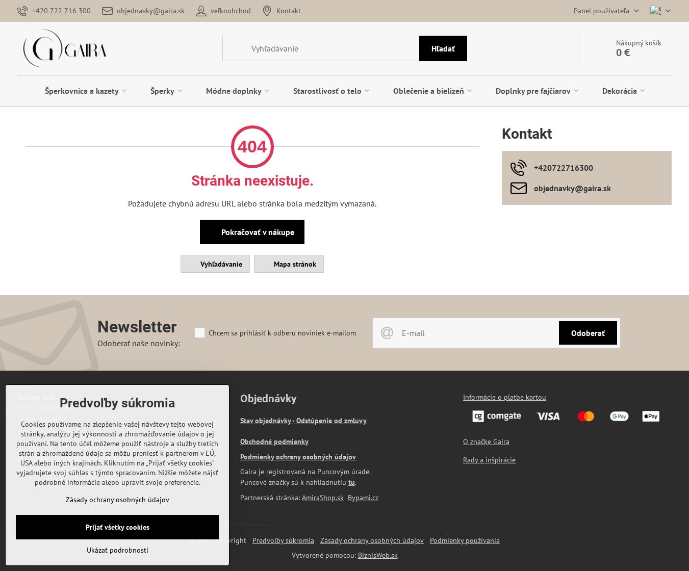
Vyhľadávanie (220, 264)
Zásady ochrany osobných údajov (372, 540)
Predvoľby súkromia (283, 540)
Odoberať (588, 333)
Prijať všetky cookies (117, 527)
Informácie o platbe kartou (504, 397)
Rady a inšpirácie (489, 459)
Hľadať (443, 48)
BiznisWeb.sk (378, 555)
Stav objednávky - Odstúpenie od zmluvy (303, 420)
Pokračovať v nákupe (256, 232)
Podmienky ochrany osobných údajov (298, 456)
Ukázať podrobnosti (117, 550)
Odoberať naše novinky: (138, 343)
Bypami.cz (363, 497)
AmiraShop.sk (323, 497)
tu (351, 482)
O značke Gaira (486, 441)
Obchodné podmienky (274, 441)
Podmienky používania (465, 540)
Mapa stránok (294, 264)
